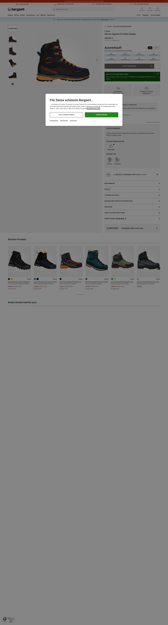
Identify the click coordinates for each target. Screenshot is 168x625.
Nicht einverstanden (66, 115)
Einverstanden (101, 115)
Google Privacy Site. (93, 108)
